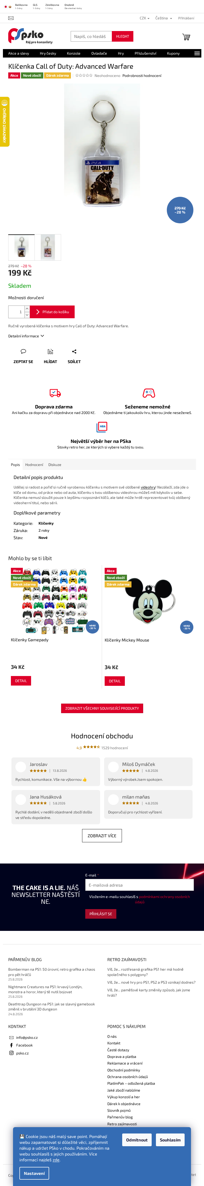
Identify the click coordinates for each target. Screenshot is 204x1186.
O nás (112, 1036)
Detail (21, 680)
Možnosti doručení (26, 297)
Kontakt (113, 1043)
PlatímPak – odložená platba (131, 1083)
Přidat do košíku (55, 311)
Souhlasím (170, 1139)
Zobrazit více (102, 835)
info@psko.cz (27, 1037)
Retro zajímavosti (122, 1124)
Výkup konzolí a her (123, 1097)
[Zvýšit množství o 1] (27, 309)
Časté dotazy (118, 1050)
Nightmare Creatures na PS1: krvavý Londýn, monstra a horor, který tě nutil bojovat (45, 989)
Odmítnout (137, 1139)
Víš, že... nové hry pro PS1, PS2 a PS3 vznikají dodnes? (151, 982)
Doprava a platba (121, 1056)
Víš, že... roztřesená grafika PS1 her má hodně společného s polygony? (145, 971)
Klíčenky (46, 523)
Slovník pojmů (119, 1110)
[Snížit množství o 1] (27, 315)
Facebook (24, 1045)
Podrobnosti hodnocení (141, 75)
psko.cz (22, 1053)
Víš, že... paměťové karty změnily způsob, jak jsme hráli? (148, 992)
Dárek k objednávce (124, 1103)
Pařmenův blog (120, 1117)
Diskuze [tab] (54, 464)
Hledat (122, 36)
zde (56, 1159)
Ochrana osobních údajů (127, 1076)
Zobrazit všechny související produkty (102, 708)
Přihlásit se (101, 914)
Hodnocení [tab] (34, 464)
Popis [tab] (15, 464)
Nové (43, 537)
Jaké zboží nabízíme (123, 1090)
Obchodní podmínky (123, 1070)
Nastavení (34, 1173)
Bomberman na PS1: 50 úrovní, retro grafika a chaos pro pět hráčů (51, 971)
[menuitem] (18, 53)
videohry (148, 487)
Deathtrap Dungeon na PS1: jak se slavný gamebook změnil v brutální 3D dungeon (51, 1006)
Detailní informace (23, 336)
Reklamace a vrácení (124, 1063)
